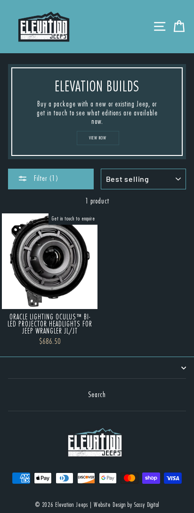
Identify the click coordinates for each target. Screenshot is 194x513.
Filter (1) (45, 178)
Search (97, 395)
